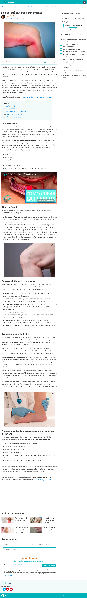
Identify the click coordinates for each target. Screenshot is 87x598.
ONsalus (3, 7)
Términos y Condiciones (43, 596)
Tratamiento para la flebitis (15, 114)
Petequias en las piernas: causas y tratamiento (38, 97)
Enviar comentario (49, 565)
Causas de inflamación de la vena (17, 111)
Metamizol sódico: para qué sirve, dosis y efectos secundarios (74, 61)
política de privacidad (18, 565)
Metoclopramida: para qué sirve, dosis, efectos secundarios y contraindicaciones (74, 50)
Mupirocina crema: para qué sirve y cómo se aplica (74, 71)
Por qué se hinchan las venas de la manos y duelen (21, 530)
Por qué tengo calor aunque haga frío (21, 519)
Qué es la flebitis (11, 106)
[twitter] (4, 589)
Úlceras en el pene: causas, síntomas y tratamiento (73, 66)
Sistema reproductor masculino (73, 25)
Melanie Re (10, 19)
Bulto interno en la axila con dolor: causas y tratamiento (74, 40)
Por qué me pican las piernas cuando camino (50, 520)
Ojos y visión (73, 29)
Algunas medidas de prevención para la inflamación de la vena (26, 117)
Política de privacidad (55, 596)
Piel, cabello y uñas (79, 18)
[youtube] (7, 589)
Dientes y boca (66, 22)
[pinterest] (11, 589)
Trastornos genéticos (78, 22)
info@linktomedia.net (7, 575)
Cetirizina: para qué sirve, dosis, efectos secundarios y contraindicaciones (73, 55)
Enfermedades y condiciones (12, 7)
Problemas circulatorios (39, 7)
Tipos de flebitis (11, 109)
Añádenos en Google (51, 62)
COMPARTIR (79, 3)
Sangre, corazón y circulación (26, 7)
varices (19, 328)
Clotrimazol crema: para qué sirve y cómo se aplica (74, 76)
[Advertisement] (29, 496)
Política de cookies (66, 596)
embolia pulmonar (41, 83)
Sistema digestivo (66, 18)
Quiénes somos (21, 596)
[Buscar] (85, 2)
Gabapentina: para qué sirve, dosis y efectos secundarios (72, 45)
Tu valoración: (18, 561)
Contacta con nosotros (31, 596)
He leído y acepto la (13, 564)
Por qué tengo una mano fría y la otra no (50, 530)
